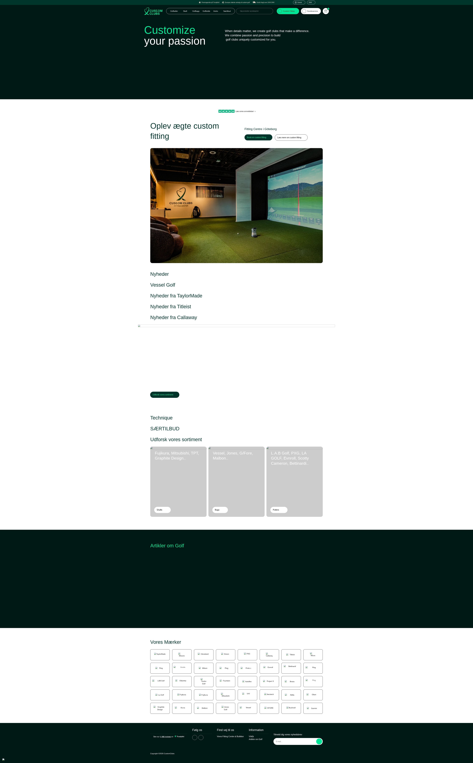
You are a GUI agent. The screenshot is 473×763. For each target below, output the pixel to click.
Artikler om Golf (255, 739)
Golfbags (195, 11)
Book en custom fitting (256, 137)
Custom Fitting (289, 11)
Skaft (185, 11)
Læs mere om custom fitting (289, 137)
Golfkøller (174, 11)
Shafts (159, 510)
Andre (216, 11)
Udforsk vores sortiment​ (163, 395)
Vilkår (251, 736)
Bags (217, 510)
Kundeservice (312, 11)
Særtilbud (227, 11)
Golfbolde (206, 11)
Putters (276, 510)
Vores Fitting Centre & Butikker (230, 736)
